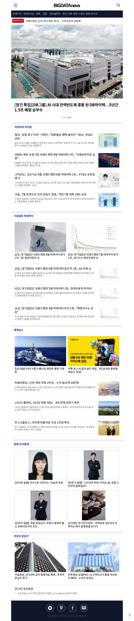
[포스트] (61, 608)
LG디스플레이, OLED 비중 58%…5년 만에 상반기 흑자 (53, 22)
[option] (67, 22)
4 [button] (69, 117)
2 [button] (64, 117)
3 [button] (67, 117)
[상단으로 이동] (129, 615)
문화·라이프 (91, 14)
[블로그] (50, 608)
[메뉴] (15, 5)
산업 (45, 14)
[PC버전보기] (84, 608)
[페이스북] (73, 608)
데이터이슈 (28, 14)
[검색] (118, 5)
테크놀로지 (55, 14)
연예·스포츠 (79, 14)
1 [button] (62, 117)
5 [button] (71, 117)
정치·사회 (67, 14)
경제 (38, 14)
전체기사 (17, 14)
